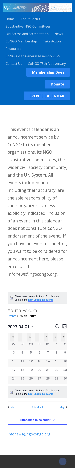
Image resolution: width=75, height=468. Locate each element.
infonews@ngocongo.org (29, 434)
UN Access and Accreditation (27, 34)
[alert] (37, 298)
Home (10, 19)
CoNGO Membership (21, 41)
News (58, 34)
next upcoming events (40, 299)
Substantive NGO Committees (28, 26)
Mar (13, 407)
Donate (57, 84)
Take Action (52, 41)
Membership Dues (48, 72)
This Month (38, 407)
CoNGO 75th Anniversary (47, 63)
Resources (13, 48)
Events (12, 316)
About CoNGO (31, 19)
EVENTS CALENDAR (46, 96)
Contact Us (14, 63)
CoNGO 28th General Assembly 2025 (33, 56)
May (62, 407)
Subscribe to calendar (35, 420)
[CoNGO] (37, 12)
